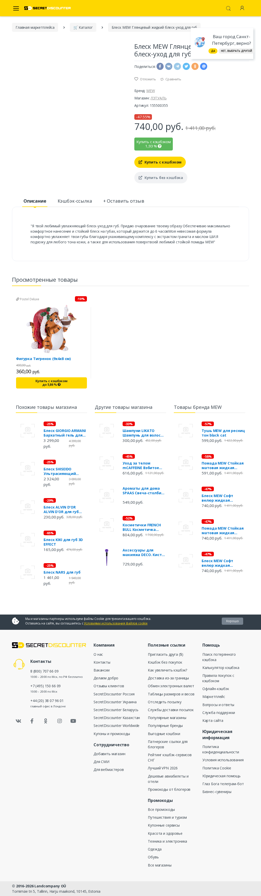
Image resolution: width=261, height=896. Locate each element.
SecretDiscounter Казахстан (117, 717)
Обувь (153, 857)
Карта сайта (212, 720)
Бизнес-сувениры (216, 791)
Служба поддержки (218, 712)
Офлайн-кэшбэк (215, 688)
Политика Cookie (216, 768)
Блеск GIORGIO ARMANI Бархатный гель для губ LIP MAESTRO (65, 433)
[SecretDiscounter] (47, 8)
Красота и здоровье (165, 833)
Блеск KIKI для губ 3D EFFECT (63, 542)
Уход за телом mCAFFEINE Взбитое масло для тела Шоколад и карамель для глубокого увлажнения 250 (143, 465)
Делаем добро (106, 678)
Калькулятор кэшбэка (220, 667)
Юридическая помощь (221, 775)
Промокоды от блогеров (169, 789)
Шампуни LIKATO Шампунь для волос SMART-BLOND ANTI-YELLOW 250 (142, 433)
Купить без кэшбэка (163, 177)
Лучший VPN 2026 (163, 768)
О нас (98, 654)
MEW (150, 90)
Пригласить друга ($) (165, 654)
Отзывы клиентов (109, 685)
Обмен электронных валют (171, 685)
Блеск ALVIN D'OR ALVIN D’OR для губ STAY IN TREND (61, 509)
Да (213, 51)
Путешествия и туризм (167, 817)
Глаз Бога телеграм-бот (223, 783)
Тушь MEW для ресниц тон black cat (223, 433)
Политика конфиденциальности (220, 749)
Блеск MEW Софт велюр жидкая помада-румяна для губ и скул (221, 498)
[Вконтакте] (18, 721)
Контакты (102, 662)
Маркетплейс (213, 696)
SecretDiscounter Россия (114, 694)
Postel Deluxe (29, 299)
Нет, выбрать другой (236, 51)
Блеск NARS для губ (62, 572)
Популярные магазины (167, 717)
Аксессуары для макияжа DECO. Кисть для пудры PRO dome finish (143, 552)
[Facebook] (32, 721)
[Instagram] (59, 721)
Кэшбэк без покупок (165, 662)
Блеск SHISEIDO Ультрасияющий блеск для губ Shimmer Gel (65, 471)
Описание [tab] (34, 201)
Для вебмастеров (109, 769)
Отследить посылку (164, 701)
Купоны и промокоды (112, 733)
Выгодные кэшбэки (164, 733)
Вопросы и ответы (218, 704)
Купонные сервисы (164, 825)
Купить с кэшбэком (162, 162)
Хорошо (232, 621)
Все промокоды (161, 809)
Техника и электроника (167, 841)
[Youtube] (73, 721)
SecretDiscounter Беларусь (116, 709)
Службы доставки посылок (171, 709)
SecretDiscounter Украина (115, 701)
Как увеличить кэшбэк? (167, 670)
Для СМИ (101, 761)
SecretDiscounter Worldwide (116, 725)
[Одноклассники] (46, 721)
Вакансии (102, 670)
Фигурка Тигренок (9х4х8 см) (43, 358)
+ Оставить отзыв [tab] (123, 201)
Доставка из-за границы (168, 678)
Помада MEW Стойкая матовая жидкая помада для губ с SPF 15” (222, 465)
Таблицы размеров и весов (171, 694)
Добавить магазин (109, 753)
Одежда (154, 849)
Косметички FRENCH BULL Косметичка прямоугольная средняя (142, 527)
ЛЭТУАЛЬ (159, 98)
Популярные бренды (165, 725)
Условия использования (223, 759)
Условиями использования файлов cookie (116, 623)
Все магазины (159, 865)
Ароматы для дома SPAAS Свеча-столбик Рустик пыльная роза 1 (143, 490)
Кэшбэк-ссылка (75, 201)
